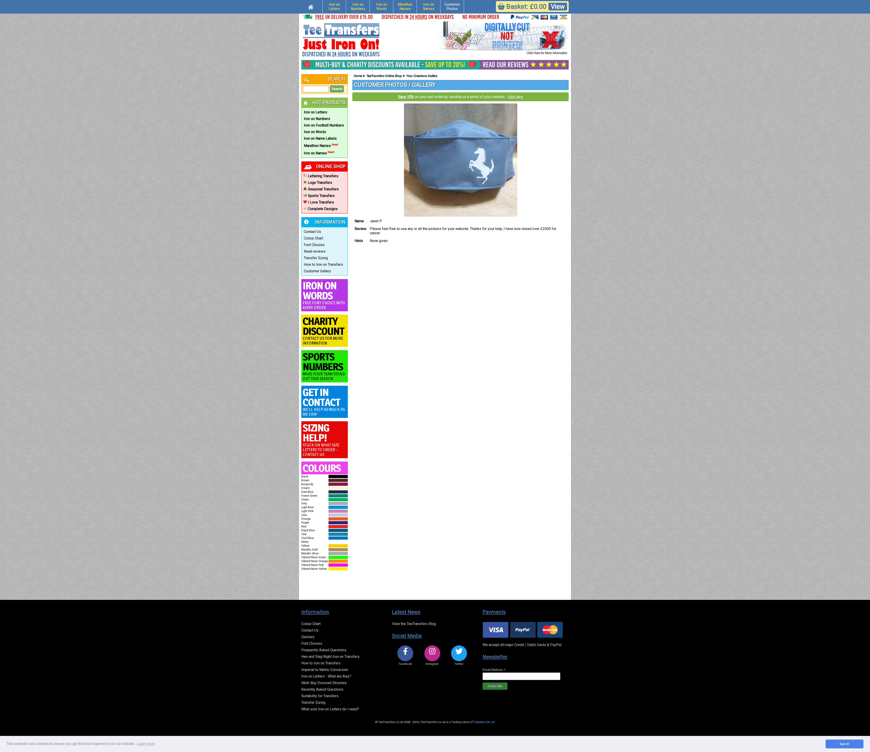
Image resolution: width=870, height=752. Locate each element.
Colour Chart (313, 238)
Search (336, 89)
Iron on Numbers (358, 6)
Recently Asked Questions (322, 689)
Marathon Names (405, 6)
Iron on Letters (334, 6)
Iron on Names (428, 6)
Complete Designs (323, 209)
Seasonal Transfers (323, 189)
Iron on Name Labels (320, 138)
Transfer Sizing (316, 258)
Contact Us (312, 232)
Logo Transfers (320, 182)
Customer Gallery (317, 271)
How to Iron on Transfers (323, 264)
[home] (310, 6)
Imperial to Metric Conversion (324, 670)
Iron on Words (381, 6)
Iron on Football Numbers (324, 125)
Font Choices (314, 245)
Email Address (494, 670)
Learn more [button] (146, 744)
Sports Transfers (321, 196)
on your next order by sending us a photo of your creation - (460, 97)
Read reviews (315, 251)
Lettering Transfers (323, 176)
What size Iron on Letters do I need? (330, 709)
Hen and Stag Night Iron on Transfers (330, 656)
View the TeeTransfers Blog (414, 624)
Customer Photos (452, 6)
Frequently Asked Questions (323, 650)
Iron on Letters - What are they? (326, 676)
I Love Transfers (321, 202)
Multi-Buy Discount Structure (324, 683)
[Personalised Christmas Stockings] (503, 38)
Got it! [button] (844, 744)
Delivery (307, 637)
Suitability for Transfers (319, 696)
